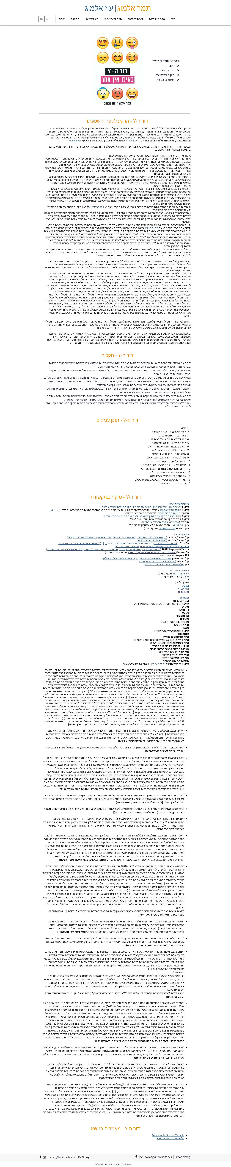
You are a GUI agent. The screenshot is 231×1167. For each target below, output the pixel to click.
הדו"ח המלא (151, 228)
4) (52, 510)
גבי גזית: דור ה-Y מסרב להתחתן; (100, 549)
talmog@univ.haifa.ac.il (158, 1157)
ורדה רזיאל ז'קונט (151, 549)
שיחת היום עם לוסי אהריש (118, 516)
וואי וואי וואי (75, 140)
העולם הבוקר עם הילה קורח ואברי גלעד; (153, 516)
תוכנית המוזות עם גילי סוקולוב (155, 558)
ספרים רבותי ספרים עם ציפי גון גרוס (159, 546)
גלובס (186, 576)
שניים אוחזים (105, 537)
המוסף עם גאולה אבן (169, 507)
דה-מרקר (184, 579)
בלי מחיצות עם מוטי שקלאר (82, 537)
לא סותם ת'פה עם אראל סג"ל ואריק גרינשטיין (152, 552)
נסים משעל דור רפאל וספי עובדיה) (64, 549)
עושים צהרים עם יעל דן (165, 543)
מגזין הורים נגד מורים (169, 513)
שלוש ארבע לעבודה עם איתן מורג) (157, 561)
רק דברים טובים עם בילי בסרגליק (120, 558)
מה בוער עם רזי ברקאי (127, 546)
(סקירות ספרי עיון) (169, 652)
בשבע (185, 585)
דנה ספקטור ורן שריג (130, 549)
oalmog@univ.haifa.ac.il (62, 1157)
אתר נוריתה (165, 812)
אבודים (133, 140)
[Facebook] (40, 1157)
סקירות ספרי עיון (148, 914)
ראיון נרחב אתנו (99, 207)
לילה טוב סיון (157, 664)
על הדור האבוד (167, 528)
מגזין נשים (183, 591)
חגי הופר (184, 652)
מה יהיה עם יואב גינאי (124, 537)
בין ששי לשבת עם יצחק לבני (151, 537)
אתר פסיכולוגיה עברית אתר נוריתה (176, 638)
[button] (135, 19)
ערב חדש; (173, 522)
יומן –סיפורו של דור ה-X (144, 507)
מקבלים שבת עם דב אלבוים (116, 507)
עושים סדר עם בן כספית (155, 522)
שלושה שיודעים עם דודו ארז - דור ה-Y (164, 564)
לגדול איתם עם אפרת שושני (151, 540)
